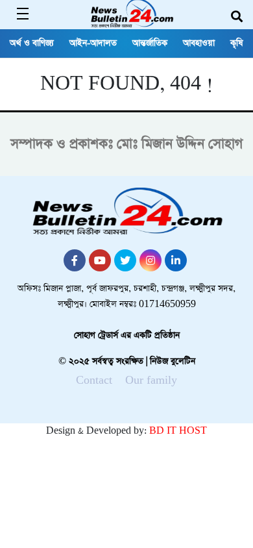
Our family (151, 380)
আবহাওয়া (199, 43)
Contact (94, 380)
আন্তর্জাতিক (149, 43)
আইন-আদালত (93, 43)
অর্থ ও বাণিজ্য (32, 43)
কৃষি (236, 43)
